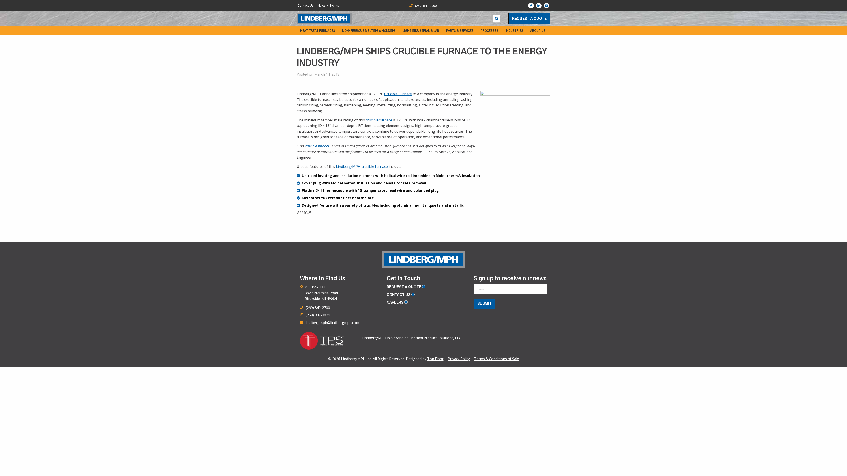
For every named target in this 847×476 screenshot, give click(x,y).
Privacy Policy (459, 358)
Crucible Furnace (398, 93)
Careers (395, 302)
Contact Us (305, 5)
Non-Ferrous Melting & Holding (368, 31)
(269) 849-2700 (318, 307)
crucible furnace (379, 120)
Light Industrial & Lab (420, 31)
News (321, 5)
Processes (489, 31)
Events (334, 5)
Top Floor (435, 358)
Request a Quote (529, 18)
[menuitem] (318, 31)
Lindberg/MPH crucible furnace (362, 166)
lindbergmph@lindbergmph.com (332, 322)
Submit (484, 303)
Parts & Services (460, 31)
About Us (537, 31)
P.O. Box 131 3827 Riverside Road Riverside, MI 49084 (321, 293)
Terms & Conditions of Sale (496, 358)
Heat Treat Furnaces (317, 31)
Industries (514, 31)
